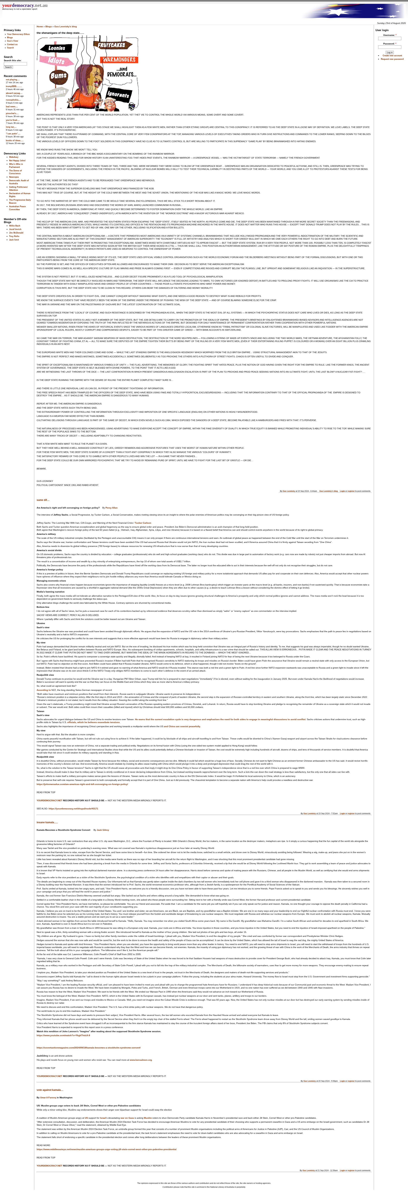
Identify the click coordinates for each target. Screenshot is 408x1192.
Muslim (148, 1118)
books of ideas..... (15, 140)
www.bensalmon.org (141, 1060)
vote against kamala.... (50, 1090)
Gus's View (12, 41)
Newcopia (14, 177)
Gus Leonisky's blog (65, 26)
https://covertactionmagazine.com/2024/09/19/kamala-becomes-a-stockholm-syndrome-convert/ (89, 1048)
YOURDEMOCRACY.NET (49, 800)
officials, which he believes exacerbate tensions (93, 722)
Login (342, 491)
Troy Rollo (14, 236)
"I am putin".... (13, 133)
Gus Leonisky (289, 491)
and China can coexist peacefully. (182, 726)
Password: (389, 44)
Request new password (392, 59)
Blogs (10, 37)
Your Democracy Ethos (18, 34)
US (86, 1118)
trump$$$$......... (14, 86)
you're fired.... (13, 120)
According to (44, 690)
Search (10, 48)
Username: (389, 35)
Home (40, 26)
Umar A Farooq (48, 1097)
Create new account (392, 55)
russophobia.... (13, 100)
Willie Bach (14, 226)
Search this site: (13, 60)
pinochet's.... (12, 113)
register (351, 491)
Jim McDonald (16, 233)
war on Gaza (127, 1118)
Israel (103, 1118)
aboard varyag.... (14, 93)
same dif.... (43, 500)
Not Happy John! (17, 160)
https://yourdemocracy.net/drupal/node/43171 (73, 808)
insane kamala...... (47, 822)
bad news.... (12, 106)
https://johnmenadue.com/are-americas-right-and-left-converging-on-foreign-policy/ (82, 784)
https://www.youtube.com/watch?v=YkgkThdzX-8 (63, 1035)
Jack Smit (14, 240)
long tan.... (11, 127)
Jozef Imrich (15, 229)
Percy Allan (112, 508)
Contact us (12, 44)
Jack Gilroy (103, 830)
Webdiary (13, 157)
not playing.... (13, 79)
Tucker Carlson (143, 523)
